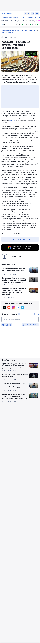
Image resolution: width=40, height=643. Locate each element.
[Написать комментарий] (20, 319)
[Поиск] (32, 13)
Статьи (23, 17)
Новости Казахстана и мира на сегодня (14, 30)
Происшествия (31, 17)
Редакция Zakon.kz (7, 33)
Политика (4, 17)
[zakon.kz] (6, 13)
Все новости (32, 30)
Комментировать (31, 324)
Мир (10, 17)
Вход (37, 314)
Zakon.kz (12, 120)
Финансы (16, 17)
